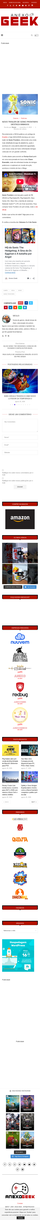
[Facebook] (7, 5)
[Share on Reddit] (15, 307)
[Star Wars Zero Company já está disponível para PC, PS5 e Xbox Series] (29, 755)
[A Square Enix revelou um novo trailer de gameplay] (12, 1126)
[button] (4, 389)
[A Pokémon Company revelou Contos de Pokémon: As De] (12, 1108)
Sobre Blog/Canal (15, 2)
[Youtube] (19, 5)
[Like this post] (21, 303)
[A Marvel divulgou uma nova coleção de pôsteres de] (27, 1126)
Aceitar (20, 1218)
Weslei (14, 127)
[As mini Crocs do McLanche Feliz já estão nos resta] (12, 1145)
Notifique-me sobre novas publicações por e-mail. (17, 487)
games (6, 290)
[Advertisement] (20, 65)
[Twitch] (29, 5)
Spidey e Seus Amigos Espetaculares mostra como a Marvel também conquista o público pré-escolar (29, 794)
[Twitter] (10, 5)
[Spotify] (25, 5)
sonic (20, 290)
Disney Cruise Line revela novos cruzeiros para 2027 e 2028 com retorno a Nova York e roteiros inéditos (10, 794)
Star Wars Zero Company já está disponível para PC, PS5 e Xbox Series (28, 767)
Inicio (5, 2)
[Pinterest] (16, 5)
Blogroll (26, 2)
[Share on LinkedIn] (10, 307)
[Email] (22, 5)
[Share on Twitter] (31, 303)
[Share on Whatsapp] (20, 307)
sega (13, 290)
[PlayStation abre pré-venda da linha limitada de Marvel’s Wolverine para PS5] (10, 755)
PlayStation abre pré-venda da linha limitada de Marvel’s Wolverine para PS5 (10, 767)
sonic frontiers (9, 294)
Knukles (5, 137)
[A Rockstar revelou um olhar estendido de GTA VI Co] (27, 1108)
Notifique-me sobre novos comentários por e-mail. (18, 479)
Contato (34, 2)
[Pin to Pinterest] (6, 307)
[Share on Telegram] (25, 307)
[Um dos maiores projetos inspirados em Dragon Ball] (27, 1145)
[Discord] (32, 5)
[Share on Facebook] (26, 303)
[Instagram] (13, 5)
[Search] (32, 35)
